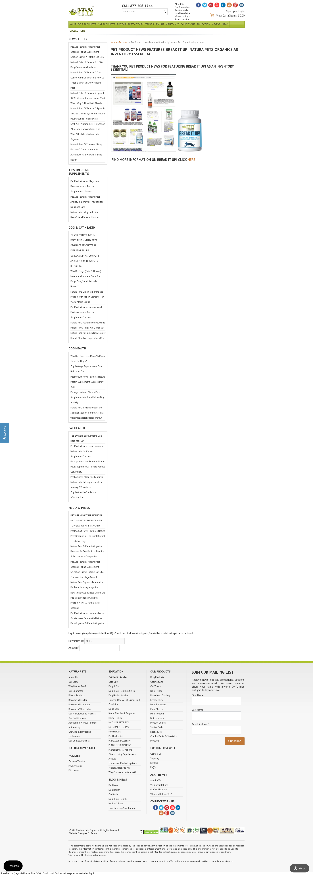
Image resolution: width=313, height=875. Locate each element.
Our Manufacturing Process (82, 713)
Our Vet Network (158, 789)
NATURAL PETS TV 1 (118, 722)
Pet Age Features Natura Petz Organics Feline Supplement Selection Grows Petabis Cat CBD (87, 567)
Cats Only (113, 681)
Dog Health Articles (118, 695)
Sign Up (230, 11)
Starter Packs (156, 727)
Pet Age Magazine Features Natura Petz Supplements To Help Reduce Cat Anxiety (87, 466)
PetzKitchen (135, 24)
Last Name (197, 709)
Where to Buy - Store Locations (183, 18)
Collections (77, 30)
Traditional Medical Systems (122, 763)
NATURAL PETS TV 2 (118, 727)
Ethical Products (76, 695)
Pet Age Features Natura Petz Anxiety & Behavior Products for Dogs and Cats (86, 201)
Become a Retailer (77, 700)
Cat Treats (155, 686)
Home (73, 24)
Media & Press (115, 803)
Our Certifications (77, 718)
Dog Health (114, 789)
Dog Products (87, 24)
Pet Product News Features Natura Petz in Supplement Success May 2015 (87, 381)
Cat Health (113, 794)
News (225, 24)
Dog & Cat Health (117, 799)
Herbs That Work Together (121, 713)
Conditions (188, 24)
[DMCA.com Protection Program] (149, 833)
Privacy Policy (75, 765)
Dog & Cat (113, 686)
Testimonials (181, 10)
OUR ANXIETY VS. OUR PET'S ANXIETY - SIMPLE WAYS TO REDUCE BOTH (84, 261)
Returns (154, 762)
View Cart (222, 15)
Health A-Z (172, 24)
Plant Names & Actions (120, 749)
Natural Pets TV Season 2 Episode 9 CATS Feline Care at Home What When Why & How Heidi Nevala (87, 98)
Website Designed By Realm (83, 833)
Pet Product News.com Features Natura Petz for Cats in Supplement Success (86, 451)
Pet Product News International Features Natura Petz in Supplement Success (86, 312)
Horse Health (115, 718)
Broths (121, 24)
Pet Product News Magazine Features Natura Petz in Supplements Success (84, 186)
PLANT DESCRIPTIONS (119, 745)
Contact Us (155, 753)
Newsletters (114, 731)
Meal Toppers (157, 713)
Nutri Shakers (157, 718)
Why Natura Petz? (77, 686)
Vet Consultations (159, 785)
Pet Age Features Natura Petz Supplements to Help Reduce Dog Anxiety (87, 397)
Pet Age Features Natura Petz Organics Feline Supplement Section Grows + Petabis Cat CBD (87, 51)
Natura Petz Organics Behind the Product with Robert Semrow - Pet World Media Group (87, 296)
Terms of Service (76, 761)
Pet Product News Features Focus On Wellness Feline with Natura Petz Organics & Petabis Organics (87, 618)
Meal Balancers (158, 704)
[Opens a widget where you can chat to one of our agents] (299, 868)
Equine (160, 24)
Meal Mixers (156, 709)
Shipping (154, 758)
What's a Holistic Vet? (161, 794)
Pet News (124, 42)
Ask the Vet (155, 780)
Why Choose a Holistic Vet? (122, 772)
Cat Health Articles (117, 677)
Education (203, 24)
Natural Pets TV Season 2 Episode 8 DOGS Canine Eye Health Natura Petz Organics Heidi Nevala (87, 113)
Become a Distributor (79, 704)
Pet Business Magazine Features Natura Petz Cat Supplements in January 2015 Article (86, 482)
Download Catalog (160, 695)
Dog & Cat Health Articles (121, 690)
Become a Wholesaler (79, 709)
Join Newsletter (183, 13)
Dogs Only (113, 708)
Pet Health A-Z (115, 736)
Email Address (200, 724)
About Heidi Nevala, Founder (82, 722)
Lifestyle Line (157, 700)
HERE (191, 159)
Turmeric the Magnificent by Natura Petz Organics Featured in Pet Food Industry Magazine (86, 582)
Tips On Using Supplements (122, 808)
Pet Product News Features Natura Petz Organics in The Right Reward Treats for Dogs (87, 536)
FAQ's (153, 767)
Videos (216, 24)
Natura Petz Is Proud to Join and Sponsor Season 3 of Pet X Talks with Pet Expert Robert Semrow (87, 412)
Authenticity (74, 727)
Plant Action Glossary (119, 740)
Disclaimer (73, 770)
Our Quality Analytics (79, 740)
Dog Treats (156, 690)
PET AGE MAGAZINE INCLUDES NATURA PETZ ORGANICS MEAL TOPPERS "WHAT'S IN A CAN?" (86, 520)
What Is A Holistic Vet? (119, 767)
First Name (198, 695)
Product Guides (158, 722)
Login (242, 11)
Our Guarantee (182, 7)
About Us (179, 4)
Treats (149, 24)
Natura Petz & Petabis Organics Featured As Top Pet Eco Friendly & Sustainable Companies (87, 551)
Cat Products (106, 24)
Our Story (73, 681)
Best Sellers (156, 731)
